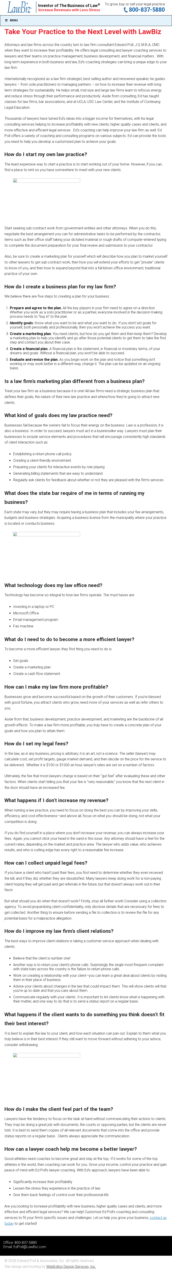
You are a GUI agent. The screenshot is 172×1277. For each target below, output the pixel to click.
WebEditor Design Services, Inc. (71, 1266)
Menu (14, 20)
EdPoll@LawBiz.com (29, 1247)
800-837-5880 (147, 10)
